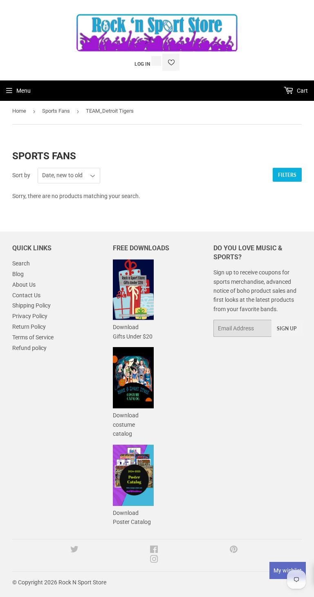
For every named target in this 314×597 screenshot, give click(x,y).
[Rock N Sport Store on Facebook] (154, 550)
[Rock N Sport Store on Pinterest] (233, 550)
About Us (24, 284)
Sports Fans (56, 111)
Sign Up (286, 328)
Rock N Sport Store (82, 582)
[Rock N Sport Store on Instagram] (154, 560)
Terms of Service (33, 337)
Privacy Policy (29, 316)
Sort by (21, 175)
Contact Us (26, 295)
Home (19, 111)
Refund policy (29, 348)
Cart (302, 90)
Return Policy (29, 326)
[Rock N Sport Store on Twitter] (74, 550)
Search (21, 263)
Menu (23, 90)
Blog (18, 274)
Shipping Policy (31, 305)
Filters (287, 175)
